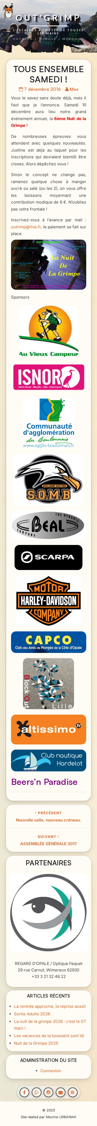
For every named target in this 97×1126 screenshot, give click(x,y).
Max (74, 89)
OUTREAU (23, 38)
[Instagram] (48, 1092)
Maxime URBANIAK (61, 1117)
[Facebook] (24, 1092)
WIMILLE (47, 38)
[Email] (60, 1092)
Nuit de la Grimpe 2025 (36, 1042)
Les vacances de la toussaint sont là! (49, 1035)
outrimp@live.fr (26, 226)
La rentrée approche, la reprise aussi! (49, 1006)
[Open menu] (72, 1092)
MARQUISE (73, 38)
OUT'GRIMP (48, 18)
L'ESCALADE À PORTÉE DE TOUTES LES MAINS (48, 31)
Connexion (50, 1070)
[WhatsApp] (36, 1092)
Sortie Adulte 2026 (32, 1013)
